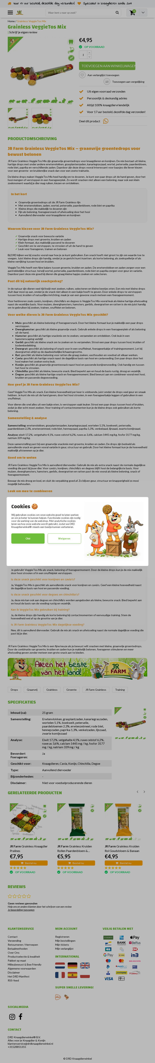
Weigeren (64, 538)
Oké (28, 538)
